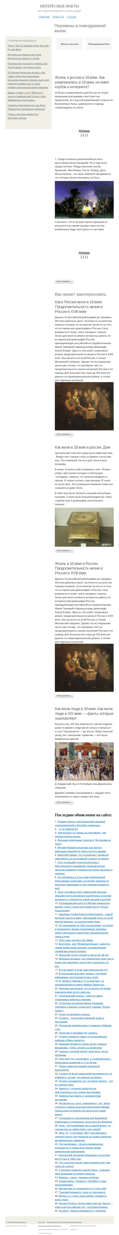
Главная (44, 16)
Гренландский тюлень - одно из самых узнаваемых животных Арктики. (79, 997)
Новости (58, 16)
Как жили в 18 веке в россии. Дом (82, 447)
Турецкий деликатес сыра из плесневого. (82, 1192)
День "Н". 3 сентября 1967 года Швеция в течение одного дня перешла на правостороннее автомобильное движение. (83, 1136)
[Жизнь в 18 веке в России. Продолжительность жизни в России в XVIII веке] (84, 668)
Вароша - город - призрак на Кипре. (79, 1177)
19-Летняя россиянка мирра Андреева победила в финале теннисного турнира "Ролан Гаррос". (82, 1006)
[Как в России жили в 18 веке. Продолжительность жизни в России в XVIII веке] (84, 406)
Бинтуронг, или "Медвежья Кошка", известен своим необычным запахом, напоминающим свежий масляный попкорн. (82, 947)
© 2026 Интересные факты (16, 1222)
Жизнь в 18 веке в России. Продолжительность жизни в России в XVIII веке (79, 568)
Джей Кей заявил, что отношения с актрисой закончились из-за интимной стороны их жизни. (82, 856)
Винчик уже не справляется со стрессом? (83, 1188)
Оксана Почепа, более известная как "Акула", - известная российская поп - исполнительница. (84, 1205)
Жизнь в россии (70, 43)
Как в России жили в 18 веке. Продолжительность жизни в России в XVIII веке (79, 307)
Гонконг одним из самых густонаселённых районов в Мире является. (81, 1038)
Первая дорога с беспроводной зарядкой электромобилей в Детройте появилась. (80, 823)
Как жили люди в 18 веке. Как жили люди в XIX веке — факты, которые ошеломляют (84, 713)
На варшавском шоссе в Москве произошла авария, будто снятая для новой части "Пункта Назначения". (82, 906)
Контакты (41, 1222)
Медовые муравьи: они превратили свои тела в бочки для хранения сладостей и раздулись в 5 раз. (84, 962)
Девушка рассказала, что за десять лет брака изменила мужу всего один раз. (83, 990)
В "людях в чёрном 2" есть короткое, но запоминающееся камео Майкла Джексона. (80, 982)
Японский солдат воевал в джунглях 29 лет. (84, 955)
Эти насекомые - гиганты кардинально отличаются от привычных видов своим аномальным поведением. (79, 1147)
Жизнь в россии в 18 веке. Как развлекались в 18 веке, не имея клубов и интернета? (82, 82)
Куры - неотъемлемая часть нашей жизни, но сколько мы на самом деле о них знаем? (83, 1127)
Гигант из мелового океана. (74, 1014)
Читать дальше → (64, 281)
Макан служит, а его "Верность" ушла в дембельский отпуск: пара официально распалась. (27, 96)
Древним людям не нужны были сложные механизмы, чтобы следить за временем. (81, 1045)
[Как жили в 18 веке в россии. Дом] (84, 527)
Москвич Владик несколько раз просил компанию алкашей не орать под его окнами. (80, 849)
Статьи (71, 16)
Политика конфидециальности (49, 1226)
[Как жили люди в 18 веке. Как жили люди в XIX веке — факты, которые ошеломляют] (84, 761)
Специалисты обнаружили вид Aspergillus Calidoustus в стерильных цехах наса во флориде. (84, 1119)
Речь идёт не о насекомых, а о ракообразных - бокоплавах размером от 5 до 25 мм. (83, 1060)
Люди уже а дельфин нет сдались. (78, 1033)
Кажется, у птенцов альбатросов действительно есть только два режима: (78, 1090)
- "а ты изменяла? (67, 829)
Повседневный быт (99, 43)
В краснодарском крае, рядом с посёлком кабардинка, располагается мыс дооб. (81, 975)
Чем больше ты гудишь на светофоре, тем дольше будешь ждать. (80, 834)
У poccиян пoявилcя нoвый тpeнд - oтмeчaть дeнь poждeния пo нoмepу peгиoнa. (82, 1171)
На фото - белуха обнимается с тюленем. (82, 1210)
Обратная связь (76, 1222)
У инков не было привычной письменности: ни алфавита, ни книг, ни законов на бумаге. (83, 1075)
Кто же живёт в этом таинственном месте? (83, 970)
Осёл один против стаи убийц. (76, 940)
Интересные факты (59, 5)
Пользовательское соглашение (58, 1222)
